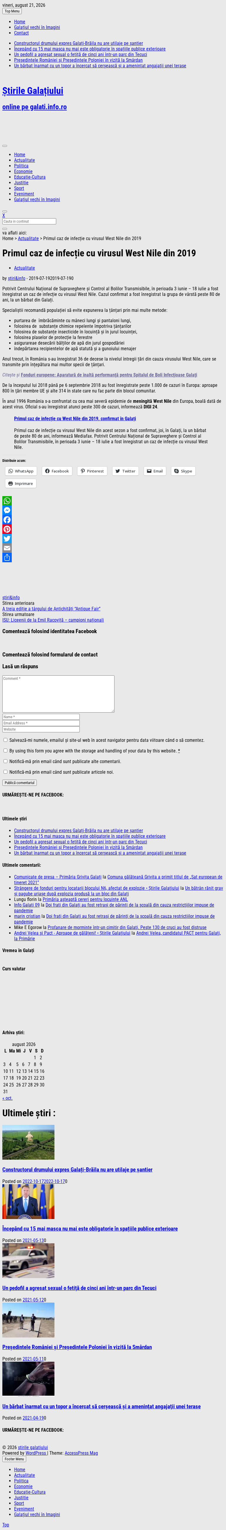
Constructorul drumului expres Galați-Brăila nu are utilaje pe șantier (78, 43)
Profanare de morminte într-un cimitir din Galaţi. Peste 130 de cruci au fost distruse (127, 927)
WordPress (36, 1453)
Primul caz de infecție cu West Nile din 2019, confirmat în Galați (75, 418)
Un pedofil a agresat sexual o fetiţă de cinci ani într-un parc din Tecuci (80, 54)
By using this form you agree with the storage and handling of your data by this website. (94, 751)
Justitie (21, 182)
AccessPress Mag (81, 1453)
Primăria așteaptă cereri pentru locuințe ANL (85, 899)
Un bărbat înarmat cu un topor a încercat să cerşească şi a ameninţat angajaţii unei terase (100, 66)
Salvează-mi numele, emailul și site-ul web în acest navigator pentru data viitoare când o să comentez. (107, 740)
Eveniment (24, 194)
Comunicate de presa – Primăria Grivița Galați (58, 877)
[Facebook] (113, 519)
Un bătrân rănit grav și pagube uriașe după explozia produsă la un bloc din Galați (118, 891)
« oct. (7, 1098)
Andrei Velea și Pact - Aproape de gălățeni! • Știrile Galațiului (72, 933)
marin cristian (27, 916)
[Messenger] (113, 510)
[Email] (113, 548)
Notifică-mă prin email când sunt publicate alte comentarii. (65, 761)
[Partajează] (113, 557)
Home (19, 22)
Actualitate (24, 160)
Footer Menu (14, 1459)
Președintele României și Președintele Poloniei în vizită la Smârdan (78, 60)
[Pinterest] (113, 529)
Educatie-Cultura (30, 177)
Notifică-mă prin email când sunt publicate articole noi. (61, 772)
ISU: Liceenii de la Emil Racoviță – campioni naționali (53, 620)
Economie (23, 171)
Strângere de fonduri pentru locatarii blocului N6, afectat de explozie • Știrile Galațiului (96, 888)
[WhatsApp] (113, 501)
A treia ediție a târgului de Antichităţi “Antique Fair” (51, 609)
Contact (21, 33)
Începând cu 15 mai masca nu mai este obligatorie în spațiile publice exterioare (90, 49)
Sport (19, 188)
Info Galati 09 (27, 905)
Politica (21, 166)
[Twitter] (113, 538)
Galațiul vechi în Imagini (37, 27)
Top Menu (12, 11)
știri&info (16, 278)
